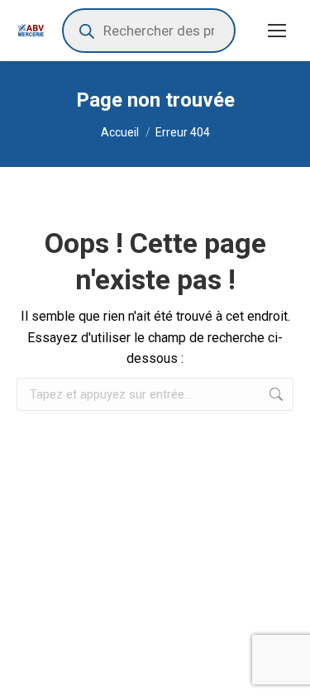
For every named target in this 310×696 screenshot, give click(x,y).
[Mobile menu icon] (276, 30)
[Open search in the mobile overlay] (149, 30)
